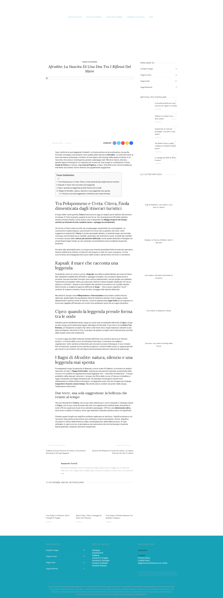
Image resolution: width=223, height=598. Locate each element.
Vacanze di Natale (100, 563)
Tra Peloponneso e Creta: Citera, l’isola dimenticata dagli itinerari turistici (88, 182)
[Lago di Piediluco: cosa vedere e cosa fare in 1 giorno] (158, 191)
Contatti (141, 555)
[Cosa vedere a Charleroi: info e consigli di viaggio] (60, 500)
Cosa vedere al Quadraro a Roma (158, 311)
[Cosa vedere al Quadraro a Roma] (158, 297)
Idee (151, 17)
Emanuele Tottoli (57, 143)
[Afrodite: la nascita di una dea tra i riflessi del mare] (89, 106)
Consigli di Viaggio (136, 17)
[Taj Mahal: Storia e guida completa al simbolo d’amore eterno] (146, 146)
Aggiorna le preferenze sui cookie (152, 563)
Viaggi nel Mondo (114, 17)
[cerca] (209, 6)
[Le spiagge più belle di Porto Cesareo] (146, 161)
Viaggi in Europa (94, 17)
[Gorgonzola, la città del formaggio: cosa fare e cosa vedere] (146, 132)
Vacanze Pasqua (99, 565)
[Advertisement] (111, 38)
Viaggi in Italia (75, 17)
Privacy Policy (144, 558)
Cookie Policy (144, 560)
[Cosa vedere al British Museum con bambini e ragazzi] (119, 500)
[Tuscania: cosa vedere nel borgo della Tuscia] (158, 330)
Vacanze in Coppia (100, 558)
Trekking (95, 555)
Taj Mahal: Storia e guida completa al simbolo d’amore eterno (165, 146)
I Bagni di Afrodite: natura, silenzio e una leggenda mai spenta (84, 191)
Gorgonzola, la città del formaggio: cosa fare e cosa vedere (165, 131)
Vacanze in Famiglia (100, 560)
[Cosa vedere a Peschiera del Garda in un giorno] (158, 262)
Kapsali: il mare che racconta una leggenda (76, 185)
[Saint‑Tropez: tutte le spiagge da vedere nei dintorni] (89, 500)
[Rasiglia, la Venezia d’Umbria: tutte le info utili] (158, 227)
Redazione (142, 550)
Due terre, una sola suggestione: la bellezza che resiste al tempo (86, 194)
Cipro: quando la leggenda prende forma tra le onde (80, 188)
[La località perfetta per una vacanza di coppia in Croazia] (146, 106)
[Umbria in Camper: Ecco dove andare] (146, 119)
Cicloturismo (97, 553)
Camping (96, 550)
